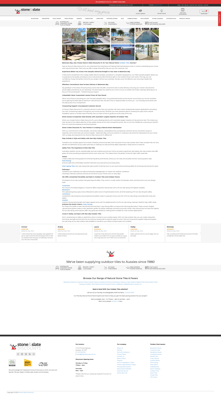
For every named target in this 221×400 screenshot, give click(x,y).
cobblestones (132, 18)
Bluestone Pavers (70, 282)
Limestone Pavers (105, 282)
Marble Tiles (140, 282)
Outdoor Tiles (124, 63)
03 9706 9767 (129, 292)
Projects (119, 360)
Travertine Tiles (82, 282)
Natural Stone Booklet (124, 368)
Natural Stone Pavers (103, 284)
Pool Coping (154, 362)
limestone (99, 18)
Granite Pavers (93, 282)
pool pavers (145, 18)
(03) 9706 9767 (158, 5)
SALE (122, 18)
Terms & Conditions (123, 352)
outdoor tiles (171, 18)
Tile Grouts (153, 377)
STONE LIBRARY (140, 13)
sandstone (89, 18)
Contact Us (138, 284)
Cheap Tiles (154, 375)
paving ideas (161, 13)
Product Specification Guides (126, 364)
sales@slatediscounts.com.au (86, 354)
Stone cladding (157, 18)
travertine (45, 18)
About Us (120, 348)
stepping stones (112, 18)
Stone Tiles (153, 373)
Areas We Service (122, 371)
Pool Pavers (149, 282)
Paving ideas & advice (124, 366)
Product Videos (184, 18)
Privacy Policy (121, 354)
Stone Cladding (116, 284)
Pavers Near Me (122, 373)
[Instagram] (33, 354)
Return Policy (121, 358)
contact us (115, 301)
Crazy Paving (87, 204)
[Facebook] (22, 354)
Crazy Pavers (130, 282)
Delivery (119, 350)
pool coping (57, 18)
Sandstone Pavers (119, 282)
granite (79, 18)
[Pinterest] (26, 354)
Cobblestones (128, 284)
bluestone (34, 18)
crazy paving (68, 18)
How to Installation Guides (125, 362)
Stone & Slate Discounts (26, 392)
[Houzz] (30, 354)
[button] (20, 233)
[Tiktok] (18, 354)
